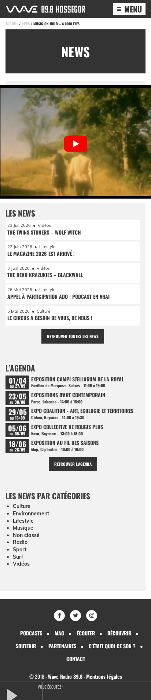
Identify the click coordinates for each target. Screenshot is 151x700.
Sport (19, 549)
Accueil (11, 23)
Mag (59, 633)
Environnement (31, 513)
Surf (18, 557)
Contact (75, 659)
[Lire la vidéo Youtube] (75, 144)
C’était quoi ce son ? (112, 646)
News (26, 23)
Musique (23, 528)
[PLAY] (23, 695)
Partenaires (62, 646)
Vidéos (21, 564)
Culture (21, 506)
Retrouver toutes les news (73, 336)
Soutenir (26, 646)
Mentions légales (104, 676)
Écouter (86, 633)
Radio (20, 542)
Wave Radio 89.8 (65, 676)
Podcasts (31, 633)
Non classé (26, 535)
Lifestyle (23, 521)
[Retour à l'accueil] (45, 9)
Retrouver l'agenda (73, 464)
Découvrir (119, 633)
